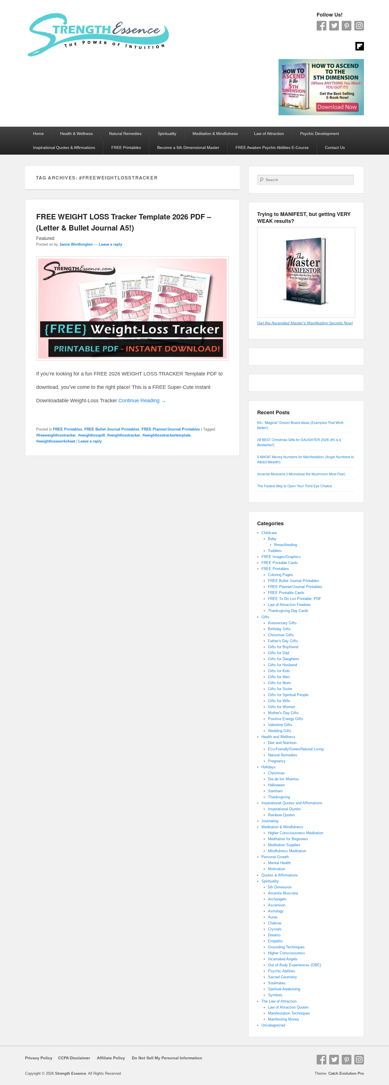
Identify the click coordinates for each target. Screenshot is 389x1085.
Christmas (276, 773)
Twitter (334, 26)
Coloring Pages (280, 575)
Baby (272, 539)
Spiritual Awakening (284, 989)
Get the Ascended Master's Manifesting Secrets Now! (305, 323)
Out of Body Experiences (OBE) (294, 965)
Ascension (276, 905)
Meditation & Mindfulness (215, 133)
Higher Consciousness (286, 953)
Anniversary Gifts (282, 623)
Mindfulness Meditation (287, 851)
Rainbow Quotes (281, 815)
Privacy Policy (38, 1058)
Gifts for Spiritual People (288, 695)
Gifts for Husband (282, 665)
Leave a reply (110, 244)
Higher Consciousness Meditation (295, 833)
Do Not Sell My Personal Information (163, 1058)
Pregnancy (277, 761)
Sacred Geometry (282, 977)
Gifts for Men (279, 677)
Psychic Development (319, 133)
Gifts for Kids (279, 671)
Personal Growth (275, 857)
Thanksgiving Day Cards (288, 611)
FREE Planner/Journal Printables (171, 429)
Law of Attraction (269, 133)
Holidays (268, 767)
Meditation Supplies (284, 845)
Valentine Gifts (280, 725)
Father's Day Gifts (283, 641)
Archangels (277, 899)
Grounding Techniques (286, 947)
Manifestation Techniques (289, 1013)
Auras (273, 917)
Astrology (276, 911)
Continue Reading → (142, 400)
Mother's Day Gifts (283, 713)
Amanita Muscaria (283, 893)
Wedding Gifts (279, 731)
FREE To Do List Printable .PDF (294, 599)
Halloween (276, 785)
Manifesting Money (283, 1019)
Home (38, 133)
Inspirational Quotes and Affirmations (291, 803)
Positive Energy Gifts (285, 719)
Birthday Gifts (279, 629)
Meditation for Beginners (288, 839)
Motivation (276, 869)
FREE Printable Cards (279, 563)
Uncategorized (273, 1025)
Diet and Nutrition (282, 743)
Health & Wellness (76, 133)
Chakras (275, 923)
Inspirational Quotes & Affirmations (64, 147)
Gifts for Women (281, 707)
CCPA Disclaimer (72, 1058)
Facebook (321, 26)
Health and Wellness (278, 737)
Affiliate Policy (111, 1058)
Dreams (274, 935)
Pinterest (346, 26)
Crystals (275, 929)
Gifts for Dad (278, 653)
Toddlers (275, 551)
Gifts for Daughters (283, 659)
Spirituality (167, 133)
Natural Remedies (125, 133)
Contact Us (335, 147)
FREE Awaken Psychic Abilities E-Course (272, 147)
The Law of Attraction (278, 1001)
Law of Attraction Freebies (289, 605)
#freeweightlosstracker (56, 435)
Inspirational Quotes (284, 809)
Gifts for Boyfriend (283, 647)
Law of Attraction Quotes (288, 1007)
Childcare (269, 533)
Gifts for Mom (279, 683)
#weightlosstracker (123, 435)
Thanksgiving (279, 797)
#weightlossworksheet (55, 441)
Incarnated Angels (283, 959)
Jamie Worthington (76, 244)
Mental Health (279, 863)
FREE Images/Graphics (281, 557)
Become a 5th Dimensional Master (188, 147)
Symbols (275, 995)
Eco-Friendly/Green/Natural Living (296, 749)
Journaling (269, 821)
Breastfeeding (285, 545)
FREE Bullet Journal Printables (111, 429)
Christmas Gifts (281, 635)
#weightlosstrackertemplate (166, 435)
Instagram (359, 26)
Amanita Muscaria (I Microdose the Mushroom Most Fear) (301, 473)
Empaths (275, 941)
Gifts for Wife (279, 701)
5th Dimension (280, 887)
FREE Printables (126, 147)
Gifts (265, 617)
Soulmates (277, 983)
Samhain (275, 791)
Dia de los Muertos (283, 779)
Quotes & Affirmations (279, 875)
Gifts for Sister (280, 689)
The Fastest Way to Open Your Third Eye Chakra (294, 485)
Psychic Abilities (281, 971)
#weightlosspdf (91, 435)
